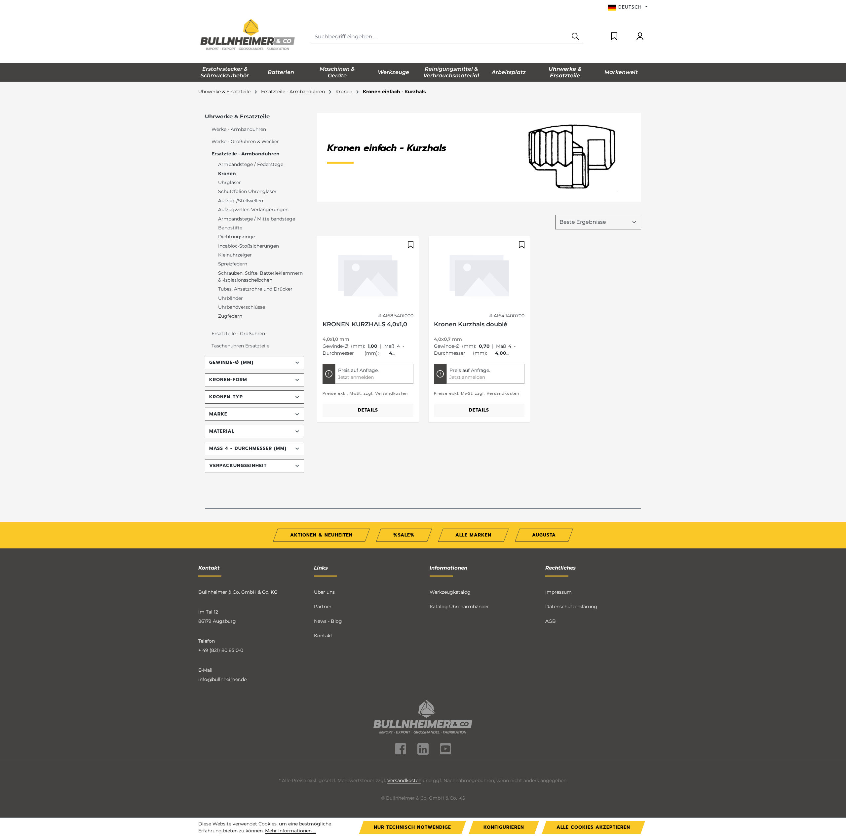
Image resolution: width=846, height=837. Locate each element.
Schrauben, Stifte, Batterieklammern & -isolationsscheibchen (260, 276)
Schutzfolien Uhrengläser (247, 191)
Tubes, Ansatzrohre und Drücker (255, 289)
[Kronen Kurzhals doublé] (479, 274)
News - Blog (328, 621)
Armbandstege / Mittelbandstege (256, 219)
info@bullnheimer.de (222, 679)
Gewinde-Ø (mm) (231, 362)
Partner (322, 607)
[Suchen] (575, 37)
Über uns (324, 592)
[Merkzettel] (614, 36)
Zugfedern (230, 316)
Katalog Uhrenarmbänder (459, 607)
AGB (550, 621)
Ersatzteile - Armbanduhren (246, 154)
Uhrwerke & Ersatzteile (237, 116)
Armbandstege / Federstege (250, 164)
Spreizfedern (232, 264)
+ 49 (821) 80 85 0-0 (220, 650)
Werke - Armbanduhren (239, 129)
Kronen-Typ (226, 396)
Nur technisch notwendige (412, 827)
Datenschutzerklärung (571, 607)
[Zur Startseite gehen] (247, 35)
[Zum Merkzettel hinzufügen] (409, 245)
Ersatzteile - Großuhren (238, 334)
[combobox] (439, 37)
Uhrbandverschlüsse (241, 307)
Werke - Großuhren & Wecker (245, 141)
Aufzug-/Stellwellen (240, 201)
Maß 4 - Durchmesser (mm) (248, 448)
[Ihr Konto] (640, 36)
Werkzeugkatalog (450, 592)
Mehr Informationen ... (290, 831)
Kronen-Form (228, 379)
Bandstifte (230, 228)
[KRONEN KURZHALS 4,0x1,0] (368, 274)
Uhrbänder (230, 298)
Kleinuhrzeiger (235, 255)
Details (368, 410)
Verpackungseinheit (238, 465)
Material (221, 431)
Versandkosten (404, 780)
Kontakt (323, 636)
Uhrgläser (229, 182)
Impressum (558, 592)
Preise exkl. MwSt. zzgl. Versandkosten (365, 393)
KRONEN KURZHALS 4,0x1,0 (365, 324)
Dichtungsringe (236, 237)
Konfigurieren (503, 827)
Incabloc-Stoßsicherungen (248, 246)
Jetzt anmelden (356, 377)
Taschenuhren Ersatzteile (240, 346)
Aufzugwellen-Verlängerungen (253, 210)
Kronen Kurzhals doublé (470, 324)
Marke (218, 414)
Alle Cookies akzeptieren (593, 827)
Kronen (227, 174)
